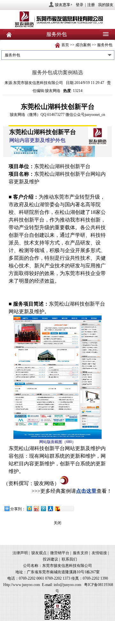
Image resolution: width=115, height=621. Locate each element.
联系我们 (69, 559)
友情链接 (99, 553)
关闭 (57, 523)
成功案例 (83, 45)
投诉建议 (50, 559)
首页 (65, 45)
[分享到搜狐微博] (57, 508)
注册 (91, 5)
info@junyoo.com (67, 584)
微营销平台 (59, 553)
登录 (79, 5)
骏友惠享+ (64, 5)
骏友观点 (39, 553)
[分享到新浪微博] (36, 508)
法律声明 (20, 553)
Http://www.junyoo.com (21, 584)
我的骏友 (105, 5)
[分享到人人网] (50, 508)
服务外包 (104, 45)
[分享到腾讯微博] (43, 508)
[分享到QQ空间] (29, 508)
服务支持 (80, 553)
